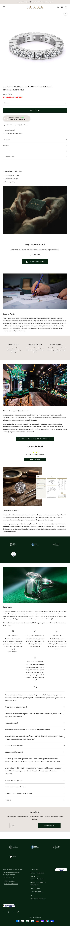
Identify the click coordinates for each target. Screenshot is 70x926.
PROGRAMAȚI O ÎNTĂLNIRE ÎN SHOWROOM (35, 439)
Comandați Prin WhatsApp (36, 261)
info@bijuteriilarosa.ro (23, 125)
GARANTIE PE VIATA (36, 892)
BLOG (32, 895)
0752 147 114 (9, 125)
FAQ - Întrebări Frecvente (38, 899)
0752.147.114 (10, 877)
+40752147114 (36, 255)
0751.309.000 (10, 881)
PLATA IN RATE (35, 888)
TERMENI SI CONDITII (37, 873)
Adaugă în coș (35, 110)
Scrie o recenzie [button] (35, 459)
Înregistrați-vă (49, 825)
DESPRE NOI (34, 869)
